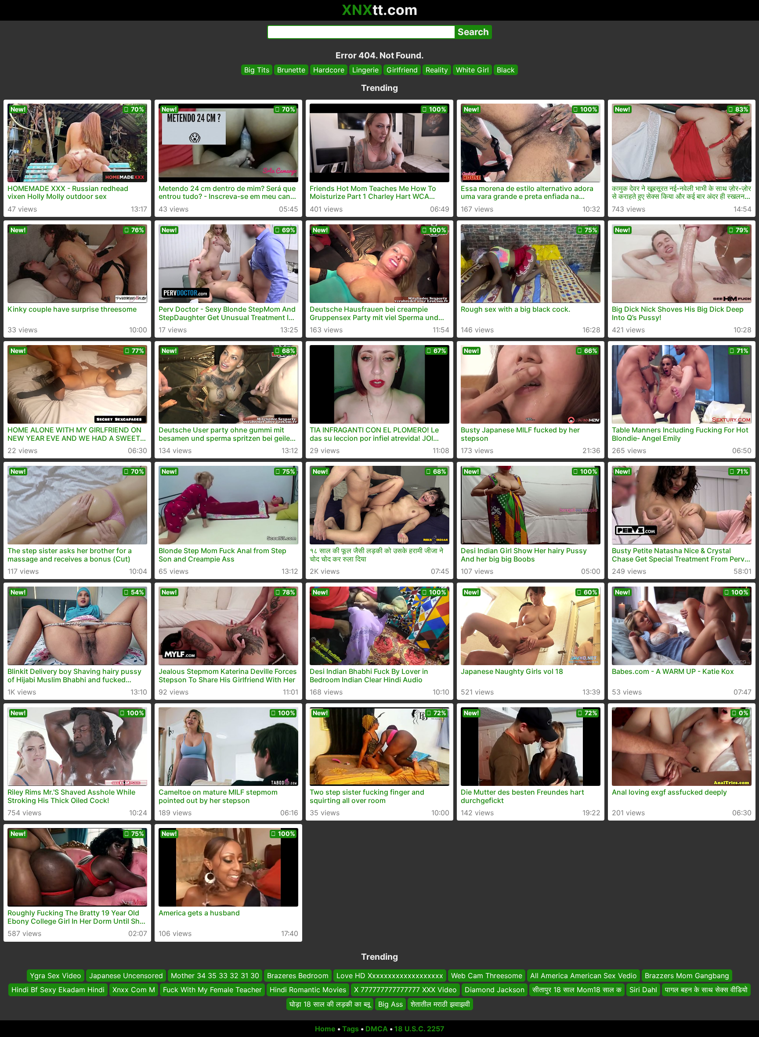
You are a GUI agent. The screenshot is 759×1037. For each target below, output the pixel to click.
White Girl (472, 69)
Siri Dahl (643, 990)
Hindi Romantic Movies (308, 990)
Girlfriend (402, 69)
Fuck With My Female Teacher (212, 990)
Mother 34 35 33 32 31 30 (215, 975)
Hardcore (328, 69)
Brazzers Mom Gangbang (687, 975)
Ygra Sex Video (55, 975)
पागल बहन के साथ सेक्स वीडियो (706, 990)
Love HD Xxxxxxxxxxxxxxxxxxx (389, 975)
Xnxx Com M (133, 990)
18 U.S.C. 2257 (419, 1029)
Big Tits (256, 69)
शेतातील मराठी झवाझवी (440, 1004)
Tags (350, 1029)
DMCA (376, 1029)
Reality (437, 69)
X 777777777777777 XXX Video (405, 990)
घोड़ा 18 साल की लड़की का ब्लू (329, 1004)
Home (325, 1029)
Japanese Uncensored (126, 975)
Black (506, 69)
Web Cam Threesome (486, 975)
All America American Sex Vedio (583, 975)
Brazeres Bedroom (298, 975)
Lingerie (365, 69)
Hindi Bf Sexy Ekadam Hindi (58, 990)
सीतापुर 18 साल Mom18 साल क (577, 990)
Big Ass (390, 1004)
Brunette (291, 69)
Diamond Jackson (494, 990)
